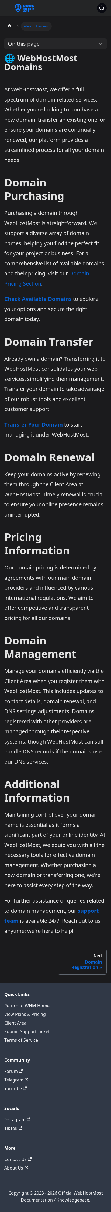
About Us (13, 1168)
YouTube (13, 1088)
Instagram (15, 1120)
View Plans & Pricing (25, 1014)
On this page (24, 43)
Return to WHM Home (27, 1006)
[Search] (102, 8)
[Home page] (9, 26)
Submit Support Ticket (27, 1031)
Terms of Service (21, 1040)
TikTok (11, 1128)
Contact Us (15, 1159)
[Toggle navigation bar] (8, 8)
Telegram (13, 1080)
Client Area (15, 1023)
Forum (11, 1071)
